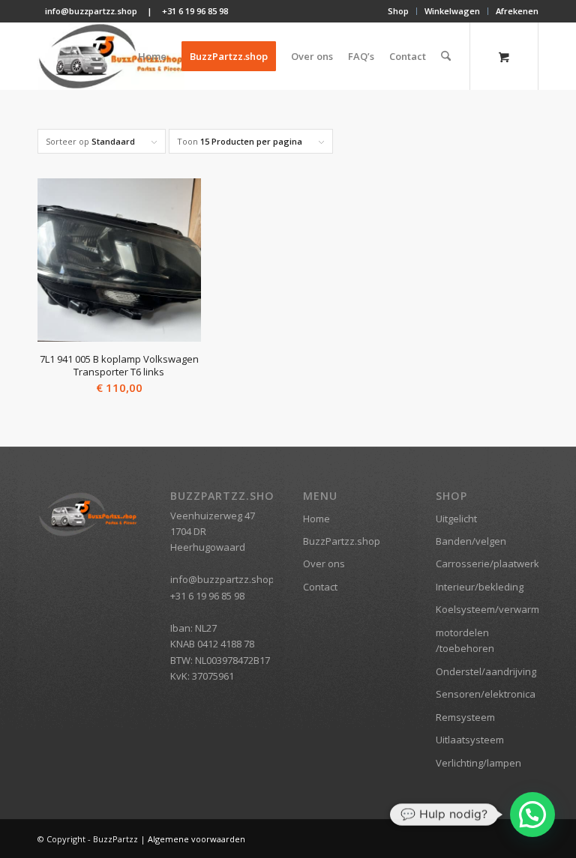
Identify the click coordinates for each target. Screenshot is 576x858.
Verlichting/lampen (478, 763)
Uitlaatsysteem (470, 739)
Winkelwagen (452, 10)
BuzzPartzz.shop (341, 541)
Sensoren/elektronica (486, 694)
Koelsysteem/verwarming (487, 609)
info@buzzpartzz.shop (91, 10)
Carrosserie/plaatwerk (487, 563)
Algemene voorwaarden (196, 839)
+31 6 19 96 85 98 (195, 10)
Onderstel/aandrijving (486, 671)
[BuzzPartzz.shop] (111, 56)
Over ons (324, 563)
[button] (532, 814)
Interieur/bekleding (480, 586)
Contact (320, 586)
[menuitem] (398, 11)
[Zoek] (446, 56)
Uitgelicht (456, 518)
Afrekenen (517, 10)
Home (316, 518)
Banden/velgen (471, 541)
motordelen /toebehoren (465, 640)
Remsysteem (465, 717)
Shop (398, 10)
